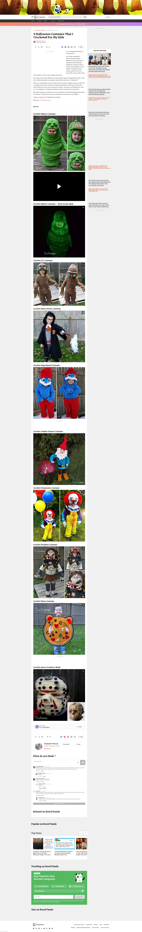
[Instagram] (36, 928)
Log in (107, 17)
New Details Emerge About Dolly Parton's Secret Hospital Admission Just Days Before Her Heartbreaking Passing (99, 92)
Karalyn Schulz (42, 773)
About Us (95, 924)
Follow (78, 744)
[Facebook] (33, 928)
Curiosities (37, 30)
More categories (39, 891)
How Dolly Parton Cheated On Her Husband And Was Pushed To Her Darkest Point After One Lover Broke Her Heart (99, 183)
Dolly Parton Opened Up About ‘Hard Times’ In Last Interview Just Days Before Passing (99, 114)
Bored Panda (38, 924)
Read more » (47, 748)
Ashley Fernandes (40, 778)
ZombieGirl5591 (40, 766)
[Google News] (52, 928)
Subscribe (79, 897)
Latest (45, 20)
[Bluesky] (44, 928)
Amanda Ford (41, 797)
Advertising (89, 924)
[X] (41, 928)
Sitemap (73, 927)
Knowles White (41, 784)
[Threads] (46, 928)
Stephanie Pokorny (40, 41)
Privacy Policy (95, 927)
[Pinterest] (38, 928)
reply (42, 770)
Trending (39, 20)
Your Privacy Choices (79, 924)
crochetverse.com (44, 100)
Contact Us (106, 924)
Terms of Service (105, 927)
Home (32, 20)
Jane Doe (38, 791)
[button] (81, 833)
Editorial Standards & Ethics (83, 927)
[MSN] (49, 928)
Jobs (101, 924)
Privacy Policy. (57, 901)
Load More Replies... (42, 788)
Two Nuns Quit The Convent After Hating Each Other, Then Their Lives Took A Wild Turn (99, 205)
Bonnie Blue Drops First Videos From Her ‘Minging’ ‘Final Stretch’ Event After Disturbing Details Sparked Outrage (99, 69)
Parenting (42, 30)
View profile (66, 744)
